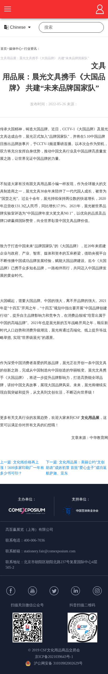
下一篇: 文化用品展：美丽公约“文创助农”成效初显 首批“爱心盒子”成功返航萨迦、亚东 (76, 467)
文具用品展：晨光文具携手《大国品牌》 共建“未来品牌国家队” (45, 58)
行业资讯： (32, 49)
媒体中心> (16, 49)
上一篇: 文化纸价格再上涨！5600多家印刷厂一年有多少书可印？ (22, 467)
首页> (5, 49)
